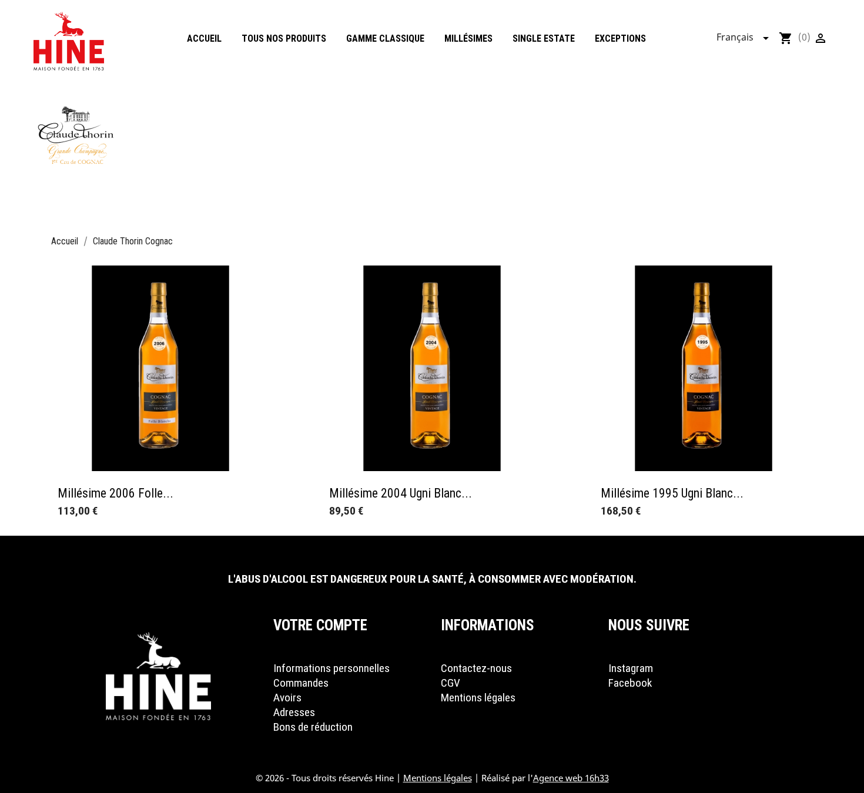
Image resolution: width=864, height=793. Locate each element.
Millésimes (468, 38)
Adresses (294, 712)
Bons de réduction (313, 727)
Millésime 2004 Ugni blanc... (400, 493)
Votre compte (320, 625)
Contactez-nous (476, 668)
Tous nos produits (284, 38)
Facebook (630, 683)
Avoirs (287, 697)
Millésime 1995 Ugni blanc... (672, 493)
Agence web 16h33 (571, 778)
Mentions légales (478, 697)
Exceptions (620, 38)
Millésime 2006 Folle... (115, 493)
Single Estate (544, 38)
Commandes (301, 683)
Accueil (204, 38)
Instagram (630, 668)
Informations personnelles (331, 668)
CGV (450, 683)
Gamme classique (385, 38)
